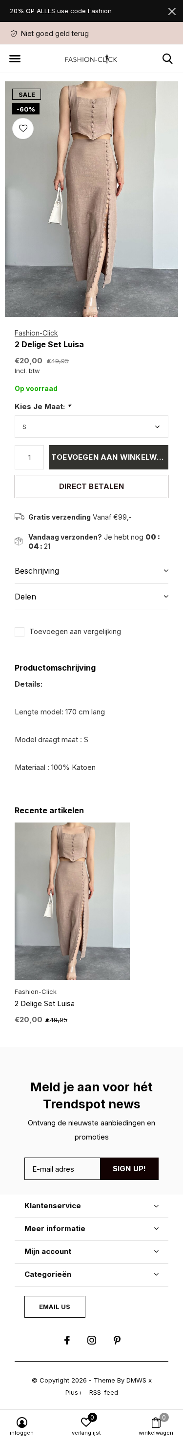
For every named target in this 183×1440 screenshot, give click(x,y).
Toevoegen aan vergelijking (75, 631)
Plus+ (73, 1392)
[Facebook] (67, 1340)
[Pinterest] (117, 1340)
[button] (14, 59)
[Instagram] (91, 1340)
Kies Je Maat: (43, 406)
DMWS (136, 1380)
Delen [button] (25, 596)
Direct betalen (91, 486)
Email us (54, 1306)
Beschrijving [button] (37, 571)
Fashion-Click (36, 333)
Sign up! (129, 1168)
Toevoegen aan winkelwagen (109, 457)
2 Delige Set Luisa (45, 1003)
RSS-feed (103, 1392)
